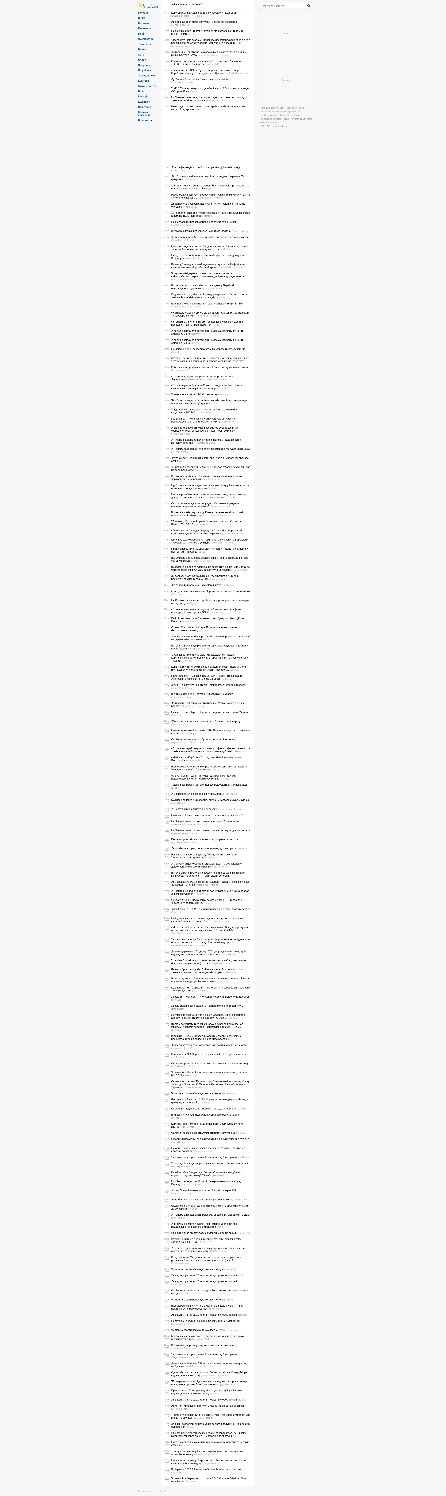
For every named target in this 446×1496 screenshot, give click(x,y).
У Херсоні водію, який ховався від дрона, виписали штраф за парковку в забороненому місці (208, 1249)
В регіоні (143, 120)
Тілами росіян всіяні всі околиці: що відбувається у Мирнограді (209, 784)
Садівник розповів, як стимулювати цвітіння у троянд (203, 1132)
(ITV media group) (205, 412)
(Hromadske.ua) (227, 954)
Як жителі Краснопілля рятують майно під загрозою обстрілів (208, 1405)
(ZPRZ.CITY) (238, 361)
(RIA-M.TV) (213, 403)
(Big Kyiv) (193, 603)
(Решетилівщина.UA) (181, 687)
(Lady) (240, 1275)
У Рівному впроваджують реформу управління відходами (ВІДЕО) (211, 1214)
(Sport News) (177, 724)
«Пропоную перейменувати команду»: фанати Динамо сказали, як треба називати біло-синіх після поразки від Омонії (210, 750)
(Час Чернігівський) (211, 288)
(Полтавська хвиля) (181, 224)
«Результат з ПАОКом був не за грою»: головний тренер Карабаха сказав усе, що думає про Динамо (205, 72)
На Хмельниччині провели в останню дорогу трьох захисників (208, 348)
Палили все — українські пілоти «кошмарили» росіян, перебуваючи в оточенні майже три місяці (203, 420)
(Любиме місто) (179, 370)
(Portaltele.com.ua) (180, 24)
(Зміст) (235, 231)
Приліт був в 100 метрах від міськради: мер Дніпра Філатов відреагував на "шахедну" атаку (206, 1392)
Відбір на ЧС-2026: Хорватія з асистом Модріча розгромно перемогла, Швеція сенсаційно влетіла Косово (206, 1037)
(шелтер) (194, 91)
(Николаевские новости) (184, 279)
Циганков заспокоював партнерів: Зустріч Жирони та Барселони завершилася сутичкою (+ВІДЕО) (209, 541)
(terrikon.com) (178, 170)
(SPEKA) (236, 1436)
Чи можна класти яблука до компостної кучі (197, 1093)
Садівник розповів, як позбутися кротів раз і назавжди (203, 739)
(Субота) (211, 488)
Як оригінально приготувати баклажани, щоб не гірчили (204, 848)
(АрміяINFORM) (230, 421)
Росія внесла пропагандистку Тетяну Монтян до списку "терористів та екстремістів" (204, 856)
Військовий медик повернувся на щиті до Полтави (201, 230)
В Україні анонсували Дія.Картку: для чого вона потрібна (205, 1114)
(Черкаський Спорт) (196, 760)
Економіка (144, 28)
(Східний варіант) (180, 1263)
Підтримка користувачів (271, 108)
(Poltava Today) (190, 206)
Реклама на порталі (302, 119)
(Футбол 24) (177, 1029)
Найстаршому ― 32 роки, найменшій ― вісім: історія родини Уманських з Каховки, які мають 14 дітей (207, 677)
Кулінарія (144, 101)
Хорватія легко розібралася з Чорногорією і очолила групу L (207, 1005)
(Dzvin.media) (205, 197)
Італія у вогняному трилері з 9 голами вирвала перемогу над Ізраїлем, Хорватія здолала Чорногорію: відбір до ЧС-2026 (207, 1025)
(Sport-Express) (223, 297)
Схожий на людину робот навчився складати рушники (203, 1108)
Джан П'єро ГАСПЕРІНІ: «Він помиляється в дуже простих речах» (210, 908)
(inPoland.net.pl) (188, 733)
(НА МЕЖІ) (206, 1242)
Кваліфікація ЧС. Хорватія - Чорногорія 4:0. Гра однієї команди (208, 1054)
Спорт (142, 59)
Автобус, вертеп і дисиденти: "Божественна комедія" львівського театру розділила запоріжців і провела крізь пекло (210, 359)
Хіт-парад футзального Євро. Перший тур (196, 584)
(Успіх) (220, 1226)
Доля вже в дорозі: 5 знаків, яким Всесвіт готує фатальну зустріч (210, 237)
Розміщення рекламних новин (275, 119)
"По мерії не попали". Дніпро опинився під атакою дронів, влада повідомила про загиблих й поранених (209, 1383)
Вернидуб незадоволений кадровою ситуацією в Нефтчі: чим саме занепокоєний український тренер (208, 266)
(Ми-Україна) (213, 769)
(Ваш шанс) (177, 82)
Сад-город (144, 106)
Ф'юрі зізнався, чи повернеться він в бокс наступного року (206, 721)
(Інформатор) (187, 1126)
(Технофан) (177, 1117)
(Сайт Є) (175, 352)
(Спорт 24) (233, 1039)
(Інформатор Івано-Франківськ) (213, 515)
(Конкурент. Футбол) (195, 258)
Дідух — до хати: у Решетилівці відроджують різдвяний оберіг (208, 684)
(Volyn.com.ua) (215, 1308)
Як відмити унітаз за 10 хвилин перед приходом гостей (204, 1275)
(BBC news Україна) (203, 1417)
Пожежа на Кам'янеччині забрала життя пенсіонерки (202, 815)
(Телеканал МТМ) (180, 1323)
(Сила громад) (219, 578)
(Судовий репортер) (181, 15)
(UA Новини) (244, 1157)
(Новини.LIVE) (212, 64)
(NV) (233, 875)
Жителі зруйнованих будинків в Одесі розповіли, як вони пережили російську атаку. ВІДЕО (205, 577)
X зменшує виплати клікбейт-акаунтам (194, 394)
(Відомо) (214, 1393)
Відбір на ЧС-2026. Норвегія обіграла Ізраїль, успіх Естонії (206, 1469)
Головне (143, 12)
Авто (141, 54)
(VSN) (199, 109)
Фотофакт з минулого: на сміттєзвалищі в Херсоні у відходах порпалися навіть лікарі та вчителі (207, 323)
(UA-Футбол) (188, 179)
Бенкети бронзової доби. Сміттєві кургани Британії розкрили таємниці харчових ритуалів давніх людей (207, 971)
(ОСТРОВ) (210, 857)
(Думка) (234, 669)
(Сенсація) (241, 1132)
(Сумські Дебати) (239, 569)
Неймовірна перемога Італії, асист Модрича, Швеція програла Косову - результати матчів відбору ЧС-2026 (208, 1016)
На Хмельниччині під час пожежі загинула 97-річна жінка (205, 821)
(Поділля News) (213, 100)
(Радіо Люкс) (178, 240)
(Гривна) (217, 324)
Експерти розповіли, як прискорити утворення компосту (204, 839)
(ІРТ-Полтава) (206, 630)
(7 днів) (226, 249)
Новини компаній (144, 113)
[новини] (147, 5)
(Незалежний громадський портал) (208, 379)
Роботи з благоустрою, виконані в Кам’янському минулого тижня (209, 367)
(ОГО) (191, 33)
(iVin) (181, 460)
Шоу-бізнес (145, 70)
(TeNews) (214, 506)
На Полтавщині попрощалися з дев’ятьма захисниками (204, 221)
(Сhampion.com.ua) (181, 306)
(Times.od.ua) (202, 315)
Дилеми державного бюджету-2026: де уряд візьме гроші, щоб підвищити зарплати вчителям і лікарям (208, 953)
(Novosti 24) (244, 1232)
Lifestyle (143, 96)
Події (141, 33)
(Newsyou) (243, 848)
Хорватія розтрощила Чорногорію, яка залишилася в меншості (208, 1044)
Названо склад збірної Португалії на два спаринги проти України (209, 712)
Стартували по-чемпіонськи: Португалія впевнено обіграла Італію (210, 591)
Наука (142, 49)
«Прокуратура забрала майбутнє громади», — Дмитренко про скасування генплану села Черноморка (208, 387)
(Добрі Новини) (179, 802)
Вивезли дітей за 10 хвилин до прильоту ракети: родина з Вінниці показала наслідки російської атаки (210, 980)
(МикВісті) (224, 388)
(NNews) (185, 1445)
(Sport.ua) (176, 594)
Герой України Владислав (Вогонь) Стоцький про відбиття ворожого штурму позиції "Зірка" (206, 1174)
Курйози (143, 80)
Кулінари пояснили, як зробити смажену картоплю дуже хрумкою (210, 799)
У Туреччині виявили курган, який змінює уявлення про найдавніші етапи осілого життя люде (204, 1225)
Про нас (264, 111)
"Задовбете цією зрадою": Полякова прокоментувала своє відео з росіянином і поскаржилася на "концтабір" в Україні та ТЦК (210, 41)
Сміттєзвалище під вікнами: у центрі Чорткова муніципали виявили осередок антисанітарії (206, 505)
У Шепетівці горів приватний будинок (193, 808)
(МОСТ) (213, 1251)
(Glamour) (229, 1299)
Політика (143, 23)
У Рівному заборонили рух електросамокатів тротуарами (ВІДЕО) (210, 448)
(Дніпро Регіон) (229, 793)
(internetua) (224, 394)
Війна (141, 17)
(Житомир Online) (219, 866)
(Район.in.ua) (216, 612)
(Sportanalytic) (178, 1472)
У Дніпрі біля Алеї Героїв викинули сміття (196, 793)
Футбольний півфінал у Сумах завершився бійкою (201, 79)
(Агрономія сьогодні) (182, 742)
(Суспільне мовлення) (213, 497)
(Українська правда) (181, 45)
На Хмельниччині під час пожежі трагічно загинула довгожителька (210, 830)
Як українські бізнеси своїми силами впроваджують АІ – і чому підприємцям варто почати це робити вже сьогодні (208, 1434)
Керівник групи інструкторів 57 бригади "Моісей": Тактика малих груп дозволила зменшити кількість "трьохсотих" (209, 668)
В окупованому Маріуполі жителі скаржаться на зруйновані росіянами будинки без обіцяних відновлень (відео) (206, 1259)
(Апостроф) (187, 660)
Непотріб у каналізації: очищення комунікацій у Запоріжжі (205, 1320)
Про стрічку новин (295, 108)
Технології (144, 44)
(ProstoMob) (208, 215)
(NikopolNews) (209, 1463)
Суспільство (146, 38)
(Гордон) (221, 1384)
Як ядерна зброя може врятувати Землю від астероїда (204, 21)
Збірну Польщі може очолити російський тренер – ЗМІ (203, 1190)
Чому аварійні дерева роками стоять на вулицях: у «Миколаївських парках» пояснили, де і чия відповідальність (207, 275)
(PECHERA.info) (201, 893)
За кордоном (146, 75)
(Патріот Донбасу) (180, 433)
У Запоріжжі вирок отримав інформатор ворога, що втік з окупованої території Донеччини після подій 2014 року (205, 429)
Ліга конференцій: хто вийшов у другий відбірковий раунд (205, 167)
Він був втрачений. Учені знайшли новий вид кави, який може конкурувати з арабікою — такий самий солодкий (208, 874)
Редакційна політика (290, 115)
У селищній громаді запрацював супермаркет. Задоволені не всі (209, 1163)
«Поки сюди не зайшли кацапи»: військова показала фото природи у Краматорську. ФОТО (206, 611)
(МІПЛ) (206, 639)
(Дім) (209, 188)
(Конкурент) (193, 648)
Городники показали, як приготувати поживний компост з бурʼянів (210, 1138)
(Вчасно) (175, 787)
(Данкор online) (210, 921)
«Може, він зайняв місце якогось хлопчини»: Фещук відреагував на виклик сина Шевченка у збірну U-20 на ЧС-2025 (209, 929)
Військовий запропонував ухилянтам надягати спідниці (204, 1345)
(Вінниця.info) (221, 981)
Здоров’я (144, 65)
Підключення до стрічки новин (286, 111)
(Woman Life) (178, 1284)
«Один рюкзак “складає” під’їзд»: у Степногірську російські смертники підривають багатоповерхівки (206, 532)
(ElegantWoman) (179, 1357)
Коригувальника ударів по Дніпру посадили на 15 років (204, 12)
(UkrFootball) (231, 73)
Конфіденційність (268, 115)
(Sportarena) (231, 1017)
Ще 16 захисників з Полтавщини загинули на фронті (202, 693)
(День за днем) (224, 809)
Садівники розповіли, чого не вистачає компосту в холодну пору (209, 1063)
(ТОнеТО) (242, 1108)
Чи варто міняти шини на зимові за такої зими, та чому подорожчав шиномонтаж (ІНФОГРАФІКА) (203, 777)
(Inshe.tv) (226, 778)
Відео (141, 91)
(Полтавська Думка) (205, 442)
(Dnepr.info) (189, 1366)
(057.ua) (202, 551)
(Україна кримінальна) (207, 884)
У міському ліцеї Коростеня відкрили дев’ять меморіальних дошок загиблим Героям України (206, 865)
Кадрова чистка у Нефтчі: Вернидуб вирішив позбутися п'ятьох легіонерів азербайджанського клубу (209, 296)
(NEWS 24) (229, 1093)
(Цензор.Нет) (201, 524)
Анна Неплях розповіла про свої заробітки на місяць (202, 1199)
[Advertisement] (207, 138)
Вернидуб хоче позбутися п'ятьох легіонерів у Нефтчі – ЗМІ (207, 303)
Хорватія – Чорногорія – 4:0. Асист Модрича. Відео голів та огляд (210, 996)
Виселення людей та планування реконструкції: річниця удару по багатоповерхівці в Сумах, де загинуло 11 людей (210, 568)
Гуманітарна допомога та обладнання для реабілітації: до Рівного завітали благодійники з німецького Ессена (210, 248)
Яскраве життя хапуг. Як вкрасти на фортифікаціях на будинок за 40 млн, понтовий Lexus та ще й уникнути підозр (210, 941)
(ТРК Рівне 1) (178, 1217)
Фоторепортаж (147, 85)
